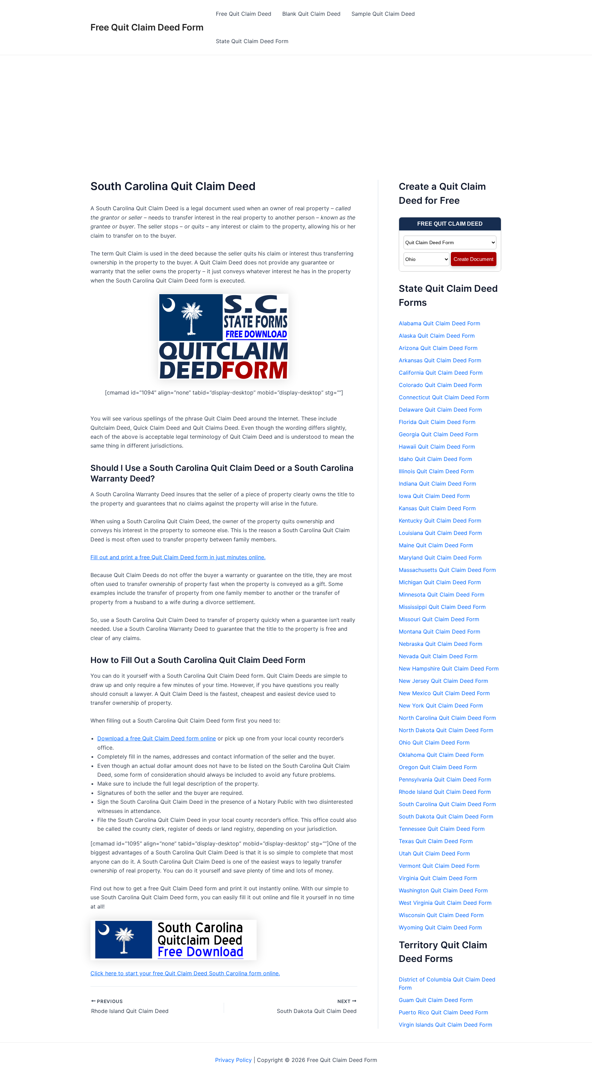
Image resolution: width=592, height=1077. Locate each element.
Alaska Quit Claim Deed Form (437, 335)
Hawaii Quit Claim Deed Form (437, 446)
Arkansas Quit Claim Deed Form (440, 360)
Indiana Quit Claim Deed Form (437, 483)
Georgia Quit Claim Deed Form (438, 434)
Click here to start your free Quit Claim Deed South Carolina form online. (185, 973)
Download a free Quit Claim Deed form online (156, 738)
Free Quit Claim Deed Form (147, 27)
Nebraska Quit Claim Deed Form (440, 643)
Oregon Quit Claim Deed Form (438, 767)
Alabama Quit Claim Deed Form (439, 323)
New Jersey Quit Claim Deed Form (443, 680)
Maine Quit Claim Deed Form (436, 545)
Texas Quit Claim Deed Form (436, 841)
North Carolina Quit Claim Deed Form (447, 717)
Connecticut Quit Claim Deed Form (444, 397)
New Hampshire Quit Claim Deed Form (449, 668)
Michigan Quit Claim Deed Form (440, 582)
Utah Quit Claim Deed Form (434, 853)
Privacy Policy (233, 1059)
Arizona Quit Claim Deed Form (438, 348)
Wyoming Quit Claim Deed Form (440, 927)
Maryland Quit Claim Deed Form (440, 557)
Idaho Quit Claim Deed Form (435, 458)
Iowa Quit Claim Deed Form (434, 495)
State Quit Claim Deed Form (252, 41)
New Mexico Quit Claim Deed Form (444, 693)
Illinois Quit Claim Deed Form (436, 471)
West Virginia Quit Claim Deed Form (445, 902)
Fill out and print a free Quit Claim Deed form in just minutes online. (178, 557)
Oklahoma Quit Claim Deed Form (441, 754)
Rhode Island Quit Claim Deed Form (445, 791)
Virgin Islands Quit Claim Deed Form (445, 1024)
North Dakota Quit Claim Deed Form (446, 730)
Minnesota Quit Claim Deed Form (441, 594)
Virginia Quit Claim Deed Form (438, 878)
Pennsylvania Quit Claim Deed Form (445, 779)
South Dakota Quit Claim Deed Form (446, 816)
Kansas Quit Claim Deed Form (437, 508)
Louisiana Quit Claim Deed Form (440, 532)
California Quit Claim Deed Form (441, 372)
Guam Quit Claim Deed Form (436, 1000)
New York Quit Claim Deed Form (441, 705)
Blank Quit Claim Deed (311, 13)
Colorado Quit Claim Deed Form (440, 384)
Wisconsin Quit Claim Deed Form (441, 915)
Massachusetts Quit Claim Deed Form (447, 569)
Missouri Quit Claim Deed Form (439, 619)
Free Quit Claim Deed (243, 13)
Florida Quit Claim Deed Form (437, 421)
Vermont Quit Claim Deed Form (439, 865)
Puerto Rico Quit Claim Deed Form (443, 1012)
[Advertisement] (296, 106)
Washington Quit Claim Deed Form (443, 890)
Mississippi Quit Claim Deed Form (442, 606)
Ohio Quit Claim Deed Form (434, 742)
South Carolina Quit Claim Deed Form (447, 804)
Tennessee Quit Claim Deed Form (442, 828)
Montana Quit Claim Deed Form (439, 631)
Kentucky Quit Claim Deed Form (440, 520)
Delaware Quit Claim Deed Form (440, 409)
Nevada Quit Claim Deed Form (438, 656)
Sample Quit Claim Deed (383, 13)
